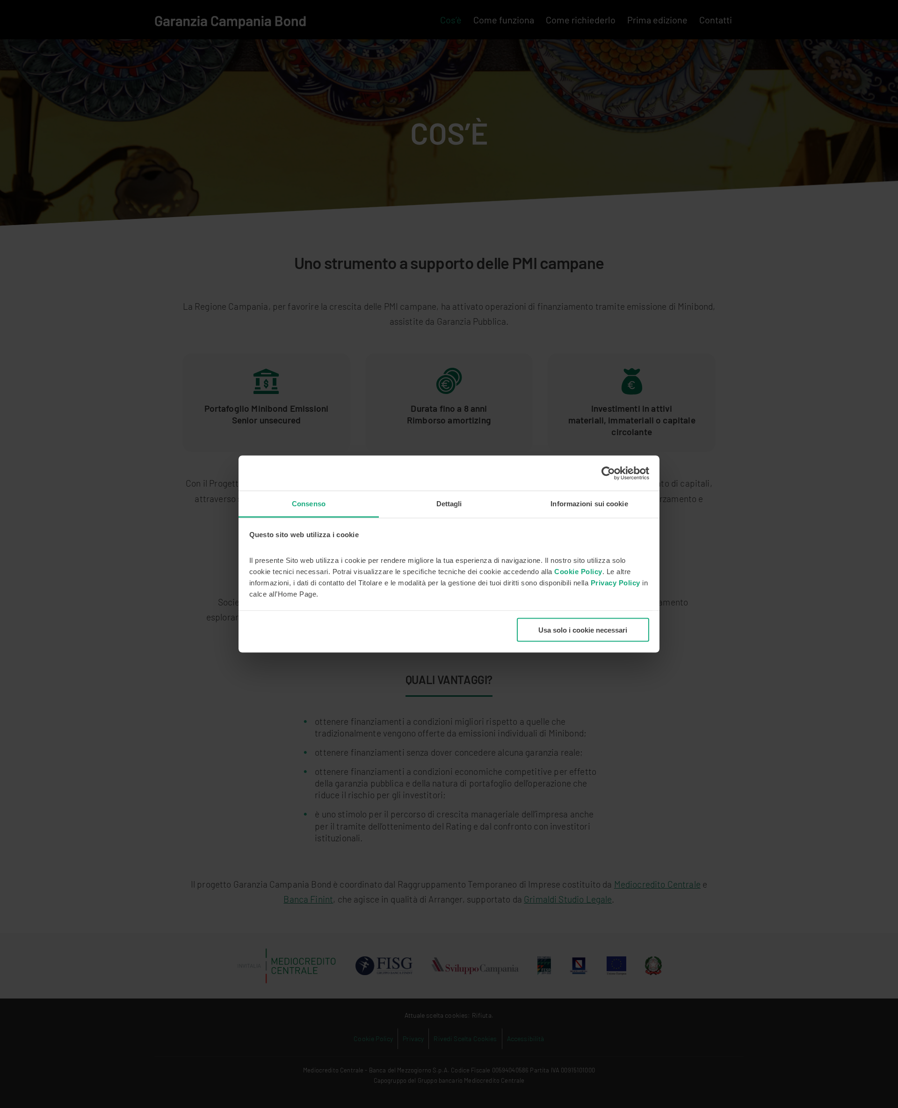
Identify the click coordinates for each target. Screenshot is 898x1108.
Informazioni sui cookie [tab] (589, 504)
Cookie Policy (578, 572)
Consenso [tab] (309, 504)
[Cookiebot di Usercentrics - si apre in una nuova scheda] (608, 473)
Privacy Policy (617, 583)
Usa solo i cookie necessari (582, 630)
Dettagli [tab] (449, 504)
